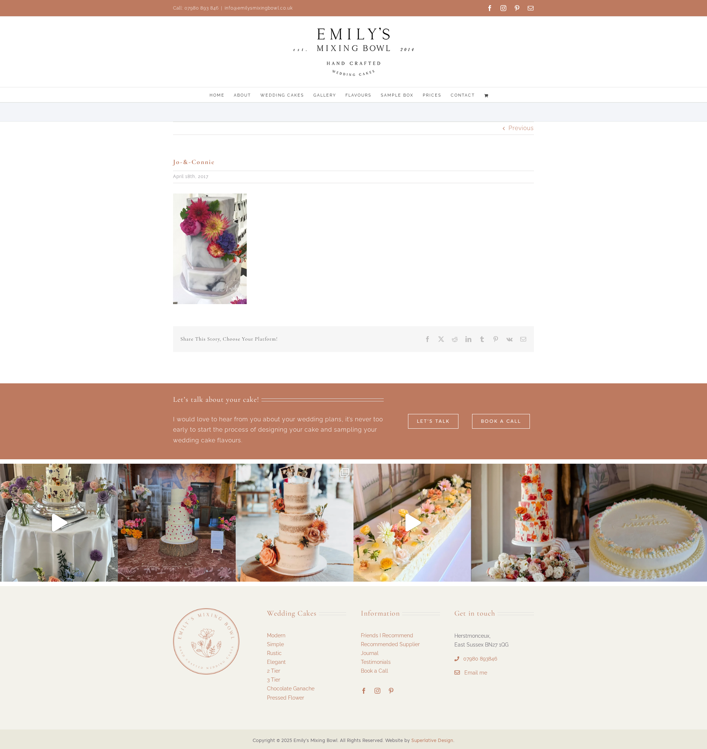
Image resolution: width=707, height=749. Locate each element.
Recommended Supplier (390, 644)
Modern (276, 635)
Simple (275, 644)
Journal (370, 653)
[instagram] (377, 691)
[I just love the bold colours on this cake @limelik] (530, 523)
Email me (475, 673)
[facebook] (364, 691)
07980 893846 (480, 659)
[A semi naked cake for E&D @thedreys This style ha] (295, 523)
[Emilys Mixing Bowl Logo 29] (206, 610)
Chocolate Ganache (290, 688)
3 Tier (273, 680)
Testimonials (376, 662)
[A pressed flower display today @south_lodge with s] (59, 523)
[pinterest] (391, 691)
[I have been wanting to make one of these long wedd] (412, 523)
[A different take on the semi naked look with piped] (177, 523)
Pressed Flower (285, 698)
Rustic (274, 653)
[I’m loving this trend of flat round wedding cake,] (648, 523)
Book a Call (374, 671)
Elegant (276, 662)
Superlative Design (432, 740)
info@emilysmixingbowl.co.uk (259, 8)
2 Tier (273, 671)
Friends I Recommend (387, 635)
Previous (521, 128)
